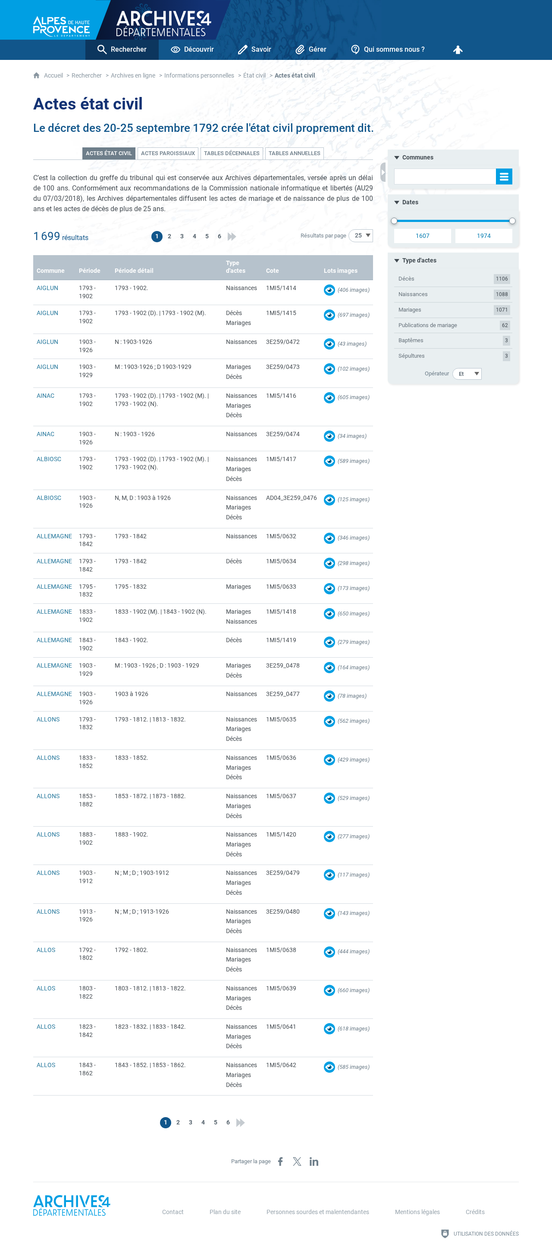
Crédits (475, 1212)
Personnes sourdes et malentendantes (318, 1212)
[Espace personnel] (458, 50)
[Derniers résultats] (232, 236)
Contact (173, 1212)
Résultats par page (323, 235)
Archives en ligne (133, 75)
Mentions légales (417, 1212)
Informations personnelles (199, 75)
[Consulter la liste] (504, 176)
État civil (254, 75)
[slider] (394, 221)
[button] (453, 157)
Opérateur (437, 373)
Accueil (54, 75)
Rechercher (87, 75)
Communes (417, 157)
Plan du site (225, 1212)
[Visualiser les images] (329, 290)
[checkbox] (453, 279)
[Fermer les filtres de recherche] (383, 172)
